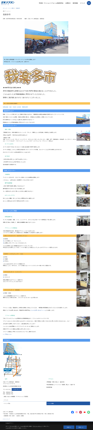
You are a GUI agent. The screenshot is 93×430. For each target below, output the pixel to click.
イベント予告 (7, 403)
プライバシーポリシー (37, 426)
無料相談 (75, 3)
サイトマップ (7, 419)
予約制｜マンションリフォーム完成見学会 (51, 3)
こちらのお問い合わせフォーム (37, 310)
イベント (82, 3)
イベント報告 (50, 403)
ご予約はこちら (8, 334)
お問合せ (68, 3)
